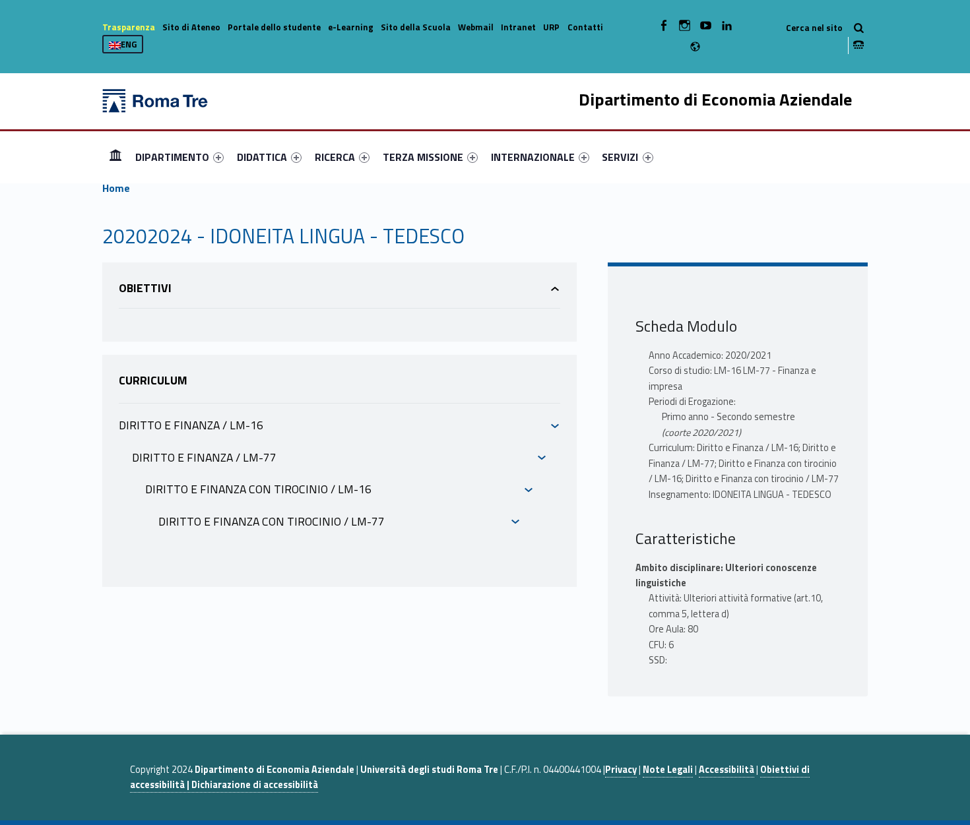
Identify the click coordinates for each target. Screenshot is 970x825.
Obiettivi (145, 288)
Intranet (518, 27)
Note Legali (668, 769)
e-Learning (350, 27)
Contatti (585, 27)
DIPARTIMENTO (172, 157)
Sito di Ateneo (191, 27)
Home (115, 156)
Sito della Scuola (416, 27)
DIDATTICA (262, 157)
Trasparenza (128, 27)
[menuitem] (115, 157)
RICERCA (335, 157)
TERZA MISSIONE (423, 157)
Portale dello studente (274, 27)
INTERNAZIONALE (533, 157)
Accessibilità (726, 769)
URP (551, 27)
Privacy (621, 769)
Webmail (476, 27)
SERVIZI (620, 157)
